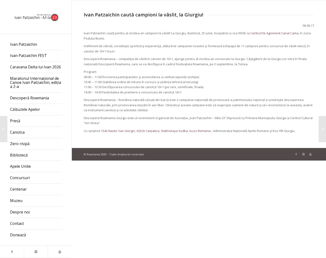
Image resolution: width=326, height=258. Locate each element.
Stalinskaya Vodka (174, 131)
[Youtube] (60, 252)
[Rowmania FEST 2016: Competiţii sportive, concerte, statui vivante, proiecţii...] (3, 129)
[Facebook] (12, 252)
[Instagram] (36, 252)
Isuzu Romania (200, 131)
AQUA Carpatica (148, 131)
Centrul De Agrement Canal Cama (274, 33)
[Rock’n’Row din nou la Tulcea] (322, 129)
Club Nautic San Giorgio (118, 131)
